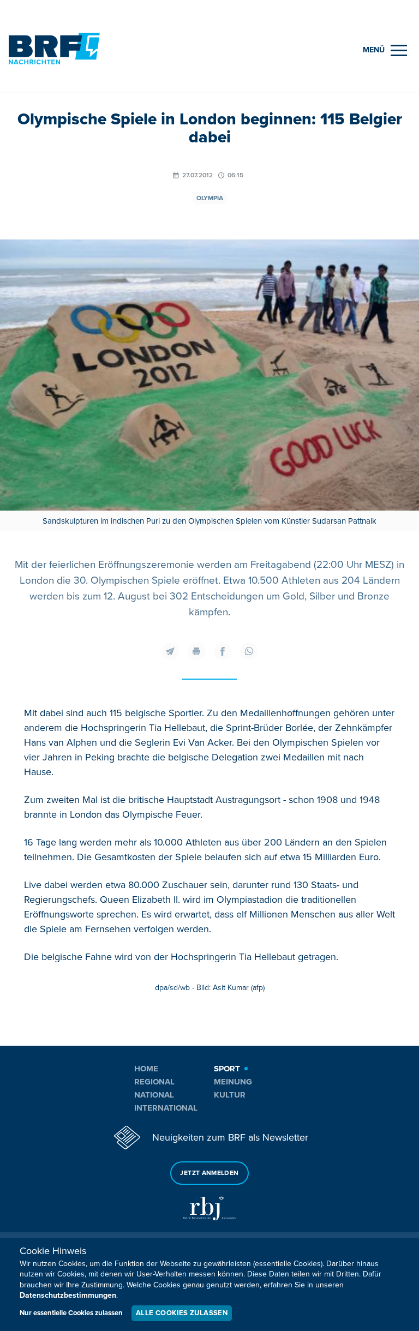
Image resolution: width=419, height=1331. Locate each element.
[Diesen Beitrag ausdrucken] (196, 651)
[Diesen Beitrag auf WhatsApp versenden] (249, 651)
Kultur (230, 1095)
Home (146, 1069)
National (154, 1095)
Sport (227, 1069)
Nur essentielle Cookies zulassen (71, 1313)
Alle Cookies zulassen (182, 1313)
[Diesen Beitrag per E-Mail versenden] (170, 651)
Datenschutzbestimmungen (68, 1295)
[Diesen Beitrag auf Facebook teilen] (222, 651)
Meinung (233, 1082)
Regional (154, 1082)
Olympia (209, 198)
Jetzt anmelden (209, 1173)
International (165, 1108)
